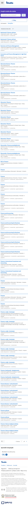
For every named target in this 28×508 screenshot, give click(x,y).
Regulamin (3, 468)
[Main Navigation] (2, 2)
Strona (18, 441)
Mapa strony (24, 470)
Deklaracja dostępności (14, 468)
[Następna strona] (27, 441)
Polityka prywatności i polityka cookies (10, 470)
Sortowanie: (4, 23)
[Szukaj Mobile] (23, 15)
